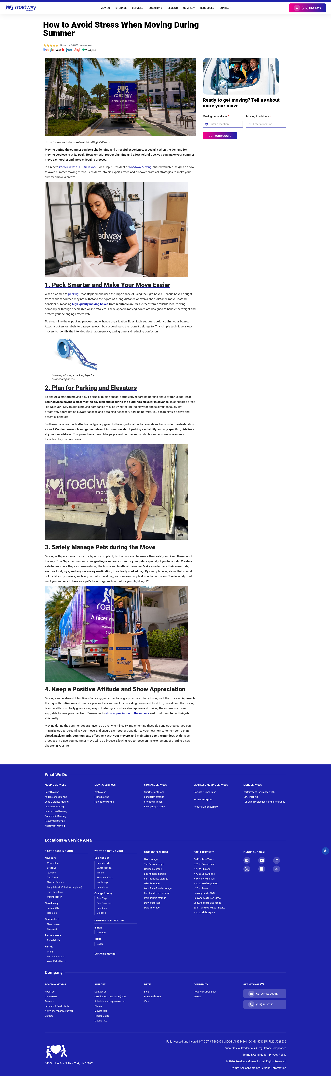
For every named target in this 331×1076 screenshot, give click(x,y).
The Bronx (52, 877)
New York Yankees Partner (59, 1011)
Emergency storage (154, 806)
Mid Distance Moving (56, 796)
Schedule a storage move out (109, 1001)
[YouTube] (261, 860)
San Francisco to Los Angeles (209, 907)
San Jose (102, 908)
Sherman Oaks (105, 877)
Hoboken (52, 912)
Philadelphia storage (155, 898)
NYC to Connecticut (204, 864)
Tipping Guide (101, 1015)
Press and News (152, 996)
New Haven (53, 924)
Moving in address (258, 116)
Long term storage (154, 796)
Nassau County (55, 882)
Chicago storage (153, 869)
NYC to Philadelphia (204, 912)
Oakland (101, 912)
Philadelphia (53, 940)
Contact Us (100, 991)
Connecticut (52, 919)
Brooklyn (52, 867)
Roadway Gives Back (205, 991)
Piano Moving (101, 796)
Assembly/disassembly (206, 806)
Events (197, 996)
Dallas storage (151, 907)
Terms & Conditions (254, 1054)
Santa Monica (104, 867)
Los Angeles (101, 857)
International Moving (56, 811)
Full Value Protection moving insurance (264, 801)
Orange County (103, 893)
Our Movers (51, 996)
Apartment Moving (55, 825)
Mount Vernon (54, 896)
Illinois (98, 927)
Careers (49, 1015)
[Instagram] (246, 860)
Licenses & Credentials (57, 1006)
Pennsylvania (53, 935)
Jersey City (53, 908)
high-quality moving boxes (90, 304)
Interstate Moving (54, 806)
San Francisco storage (156, 878)
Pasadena (102, 887)
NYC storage (151, 859)
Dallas (100, 943)
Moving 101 (100, 1011)
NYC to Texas (201, 888)
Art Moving (100, 792)
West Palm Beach (56, 961)
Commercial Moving (55, 816)
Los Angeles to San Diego (207, 898)
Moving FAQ (100, 1020)
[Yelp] (276, 869)
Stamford (52, 929)
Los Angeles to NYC (204, 893)
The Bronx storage (154, 864)
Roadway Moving (140, 167)
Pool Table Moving (104, 801)
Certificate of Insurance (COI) (259, 792)
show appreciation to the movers (127, 713)
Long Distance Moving (57, 801)
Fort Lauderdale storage (157, 893)
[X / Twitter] (246, 869)
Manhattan (53, 862)
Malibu (100, 872)
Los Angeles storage (155, 873)
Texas (97, 938)
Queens (51, 872)
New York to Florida (204, 878)
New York (50, 857)
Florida (49, 946)
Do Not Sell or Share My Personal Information (258, 1068)
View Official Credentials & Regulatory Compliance (255, 1048)
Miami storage (151, 883)
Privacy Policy (277, 1054)
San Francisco (104, 903)
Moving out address (216, 116)
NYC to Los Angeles (204, 873)
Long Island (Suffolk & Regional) (64, 887)
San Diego (102, 898)
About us (49, 991)
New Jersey (51, 903)
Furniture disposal (203, 799)
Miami (50, 951)
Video (147, 1001)
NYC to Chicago (202, 869)
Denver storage (152, 902)
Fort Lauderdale (55, 956)
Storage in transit (153, 801)
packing (73, 294)
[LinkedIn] (276, 860)
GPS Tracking (250, 796)
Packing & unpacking (205, 792)
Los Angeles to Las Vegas (207, 902)
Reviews (49, 1001)
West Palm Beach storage (158, 888)
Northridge (102, 882)
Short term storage (154, 792)
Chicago (101, 932)
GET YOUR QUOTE (219, 135)
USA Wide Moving (105, 953)
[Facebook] (261, 869)
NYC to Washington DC (206, 883)
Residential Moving (55, 821)
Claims (98, 1006)
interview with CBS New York (77, 167)
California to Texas (204, 859)
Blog (146, 991)
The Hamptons (55, 891)
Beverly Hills (103, 862)
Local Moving (52, 792)
